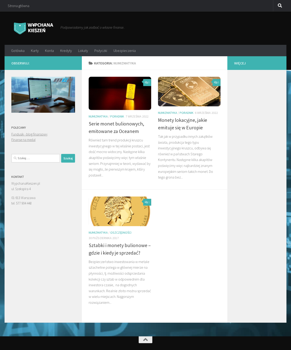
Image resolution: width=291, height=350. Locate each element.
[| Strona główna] (33, 28)
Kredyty (66, 50)
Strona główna (18, 5)
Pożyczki (100, 50)
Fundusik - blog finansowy (29, 134)
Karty (35, 50)
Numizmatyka (98, 116)
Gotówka (18, 50)
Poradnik (117, 116)
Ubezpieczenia (124, 50)
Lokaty (83, 50)
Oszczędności (120, 232)
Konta (49, 50)
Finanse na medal (23, 140)
